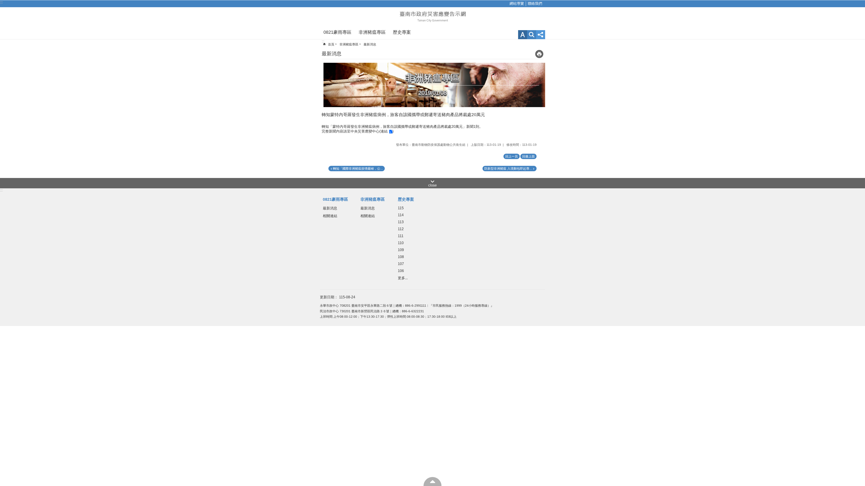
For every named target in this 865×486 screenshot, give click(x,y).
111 (400, 236)
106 (401, 271)
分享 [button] (540, 34)
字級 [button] (522, 34)
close (432, 185)
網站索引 (531, 34)
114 (401, 215)
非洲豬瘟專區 (372, 32)
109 (401, 250)
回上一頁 (511, 156)
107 (401, 264)
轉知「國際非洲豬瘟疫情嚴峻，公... (358, 168)
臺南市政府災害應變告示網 (432, 16)
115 (401, 208)
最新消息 (370, 44)
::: (1, 2)
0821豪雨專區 (337, 32)
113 (401, 222)
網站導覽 (517, 3)
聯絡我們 (535, 3)
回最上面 (432, 481)
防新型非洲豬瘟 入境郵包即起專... (508, 168)
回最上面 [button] (528, 156)
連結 (384, 131)
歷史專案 (402, 32)
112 (401, 229)
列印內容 (539, 54)
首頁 (331, 44)
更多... (403, 278)
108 (401, 257)
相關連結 (330, 216)
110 (401, 243)
